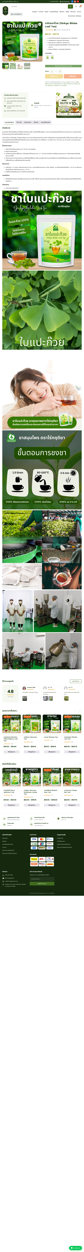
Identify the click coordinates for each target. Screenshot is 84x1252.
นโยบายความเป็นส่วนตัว (8, 850)
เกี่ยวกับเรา (73, 12)
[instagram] (75, 1)
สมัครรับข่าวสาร (42, 883)
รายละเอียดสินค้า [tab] (9, 122)
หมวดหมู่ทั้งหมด (17, 14)
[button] (39, 24)
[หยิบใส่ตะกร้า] (18, 732)
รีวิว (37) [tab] (19, 122)
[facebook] (72, 1)
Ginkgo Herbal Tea (68, 84)
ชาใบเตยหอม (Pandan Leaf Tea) (70, 738)
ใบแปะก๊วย (56, 85)
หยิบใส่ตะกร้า (54, 76)
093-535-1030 (54, 1)
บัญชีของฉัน (60, 838)
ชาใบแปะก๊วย (50, 85)
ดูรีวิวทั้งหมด (75, 681)
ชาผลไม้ (46, 12)
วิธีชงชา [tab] (36, 122)
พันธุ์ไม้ (67, 12)
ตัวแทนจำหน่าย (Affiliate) (74, 16)
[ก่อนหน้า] (76, 710)
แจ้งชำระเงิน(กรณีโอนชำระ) (63, 844)
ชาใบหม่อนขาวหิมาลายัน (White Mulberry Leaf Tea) (11, 739)
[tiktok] (81, 1)
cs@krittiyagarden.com (11, 881)
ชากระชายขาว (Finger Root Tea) (70, 791)
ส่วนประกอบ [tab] (27, 122)
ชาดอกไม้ (41, 12)
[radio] (47, 57)
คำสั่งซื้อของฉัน (61, 841)
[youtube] (78, 1)
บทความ (79, 12)
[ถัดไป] (80, 710)
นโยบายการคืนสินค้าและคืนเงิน (64, 847)
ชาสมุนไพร (34, 12)
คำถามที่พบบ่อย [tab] (45, 122)
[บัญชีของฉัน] (76, 6)
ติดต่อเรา (4, 841)
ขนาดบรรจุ (48, 53)
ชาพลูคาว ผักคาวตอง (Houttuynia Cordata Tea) (30, 792)
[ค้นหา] (70, 6)
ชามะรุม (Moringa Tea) (51, 737)
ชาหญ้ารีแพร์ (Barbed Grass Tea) (50, 791)
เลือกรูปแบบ (11, 752)
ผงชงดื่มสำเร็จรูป (54, 12)
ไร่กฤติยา (65, 85)
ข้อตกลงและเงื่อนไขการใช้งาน (9, 853)
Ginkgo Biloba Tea (58, 84)
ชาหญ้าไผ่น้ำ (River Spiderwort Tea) (9, 791)
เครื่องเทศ (61, 12)
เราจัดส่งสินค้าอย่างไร (7, 844)
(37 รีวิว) (58, 29)
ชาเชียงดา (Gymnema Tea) (30, 738)
